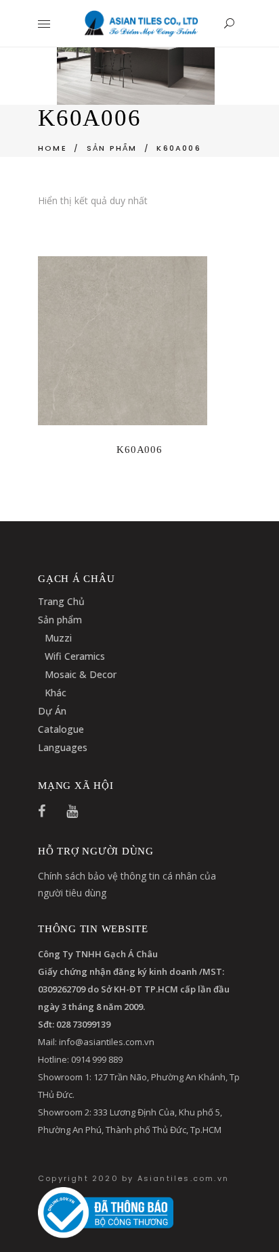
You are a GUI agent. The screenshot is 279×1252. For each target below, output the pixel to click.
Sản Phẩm (112, 148)
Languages (62, 747)
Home (52, 148)
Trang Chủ (61, 601)
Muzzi (58, 637)
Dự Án (52, 710)
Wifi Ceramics (75, 656)
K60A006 (139, 449)
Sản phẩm (60, 619)
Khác (55, 692)
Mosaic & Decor (80, 674)
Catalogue (61, 729)
